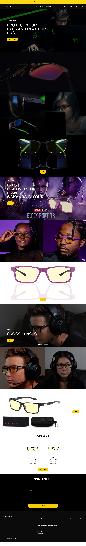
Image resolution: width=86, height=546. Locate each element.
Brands (41, 6)
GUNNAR (33, 457)
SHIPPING (39, 518)
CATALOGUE (12, 39)
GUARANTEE (40, 531)
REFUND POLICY (41, 529)
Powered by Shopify (12, 538)
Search (71, 6)
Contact (25, 523)
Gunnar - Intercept (33, 459)
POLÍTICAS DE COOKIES (43, 523)
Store (36, 6)
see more (43, 469)
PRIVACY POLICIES (41, 520)
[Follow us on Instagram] (74, 522)
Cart (81, 6)
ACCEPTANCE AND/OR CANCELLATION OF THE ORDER (47, 526)
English (64, 6)
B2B (24, 520)
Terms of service (40, 533)
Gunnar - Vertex (53, 459)
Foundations (48, 6)
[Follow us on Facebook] (71, 522)
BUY (43, 171)
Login (76, 6)
